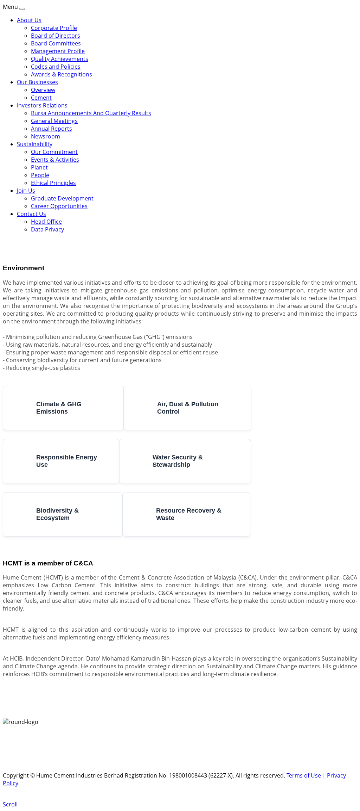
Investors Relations (42, 105)
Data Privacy (47, 229)
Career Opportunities (59, 206)
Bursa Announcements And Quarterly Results (91, 113)
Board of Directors (55, 35)
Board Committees (56, 43)
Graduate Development (62, 198)
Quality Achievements (59, 59)
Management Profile (58, 51)
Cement (41, 97)
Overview (43, 90)
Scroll (10, 804)
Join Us (26, 190)
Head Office (46, 221)
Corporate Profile (54, 28)
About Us (29, 20)
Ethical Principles (53, 183)
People (40, 175)
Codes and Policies (56, 66)
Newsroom (45, 136)
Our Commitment (54, 152)
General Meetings (54, 121)
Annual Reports (51, 128)
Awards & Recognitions (61, 74)
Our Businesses (37, 82)
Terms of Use (304, 775)
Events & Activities (55, 159)
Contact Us (31, 214)
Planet (39, 167)
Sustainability (34, 144)
